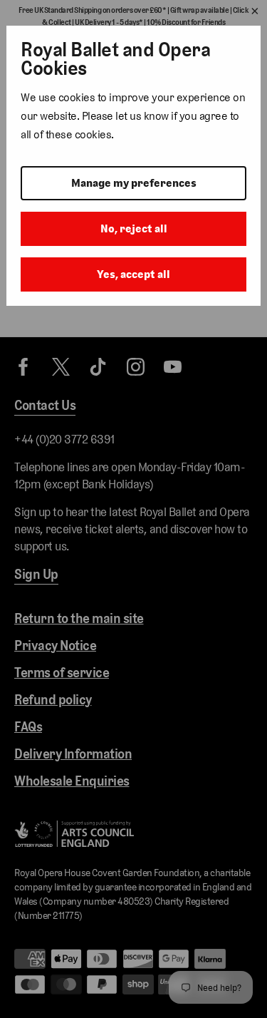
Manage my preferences (134, 183)
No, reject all (133, 228)
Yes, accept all (133, 274)
